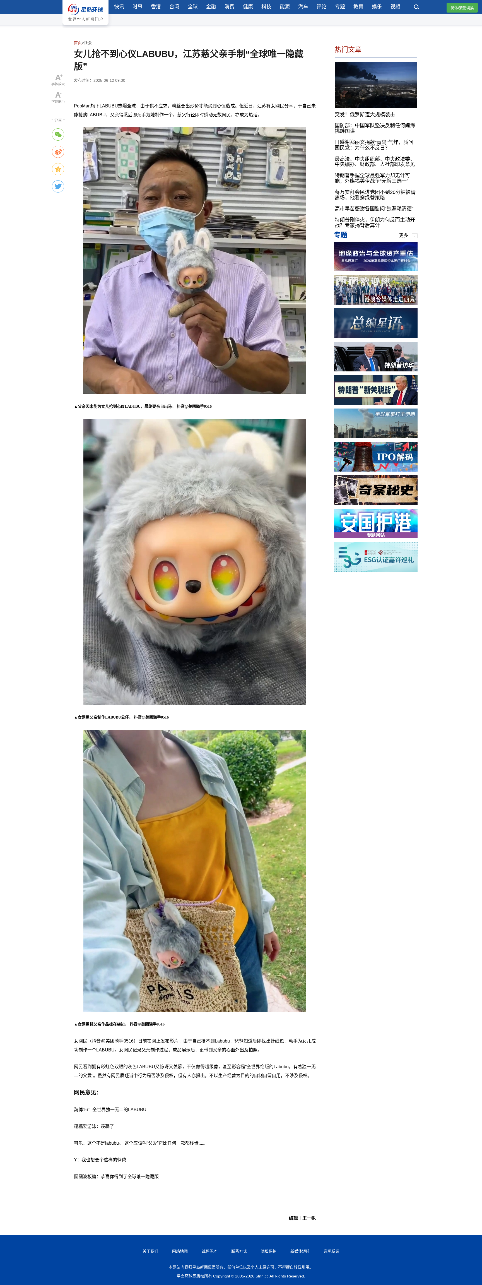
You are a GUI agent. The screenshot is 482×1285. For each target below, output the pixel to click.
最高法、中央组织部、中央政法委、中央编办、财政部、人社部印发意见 (375, 161)
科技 (266, 6)
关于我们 (150, 1251)
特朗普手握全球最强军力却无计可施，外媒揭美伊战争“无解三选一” (372, 178)
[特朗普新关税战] (376, 403)
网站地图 (180, 1251)
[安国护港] (376, 536)
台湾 (174, 6)
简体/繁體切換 (462, 8)
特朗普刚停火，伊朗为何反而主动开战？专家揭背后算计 (375, 222)
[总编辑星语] (376, 336)
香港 (156, 6)
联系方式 (239, 1251)
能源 (285, 6)
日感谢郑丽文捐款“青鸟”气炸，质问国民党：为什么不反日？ (374, 145)
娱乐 (377, 6)
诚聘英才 (209, 1251)
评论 (322, 6)
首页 (78, 42)
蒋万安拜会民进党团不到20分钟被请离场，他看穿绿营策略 (375, 195)
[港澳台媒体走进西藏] (376, 303)
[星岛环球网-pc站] (85, 26)
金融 (211, 6)
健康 (248, 6)
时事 (137, 6)
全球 (193, 6)
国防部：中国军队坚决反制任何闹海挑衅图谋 (375, 128)
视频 (395, 6)
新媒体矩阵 (300, 1251)
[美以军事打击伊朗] (376, 436)
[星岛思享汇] (376, 269)
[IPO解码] (376, 470)
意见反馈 (331, 1251)
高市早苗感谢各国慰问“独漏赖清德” (374, 209)
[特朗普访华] (376, 370)
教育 (358, 6)
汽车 (303, 6)
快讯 (119, 6)
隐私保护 (268, 1251)
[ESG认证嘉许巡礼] (376, 570)
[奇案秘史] (376, 503)
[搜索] (417, 7)
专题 (340, 6)
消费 (230, 6)
